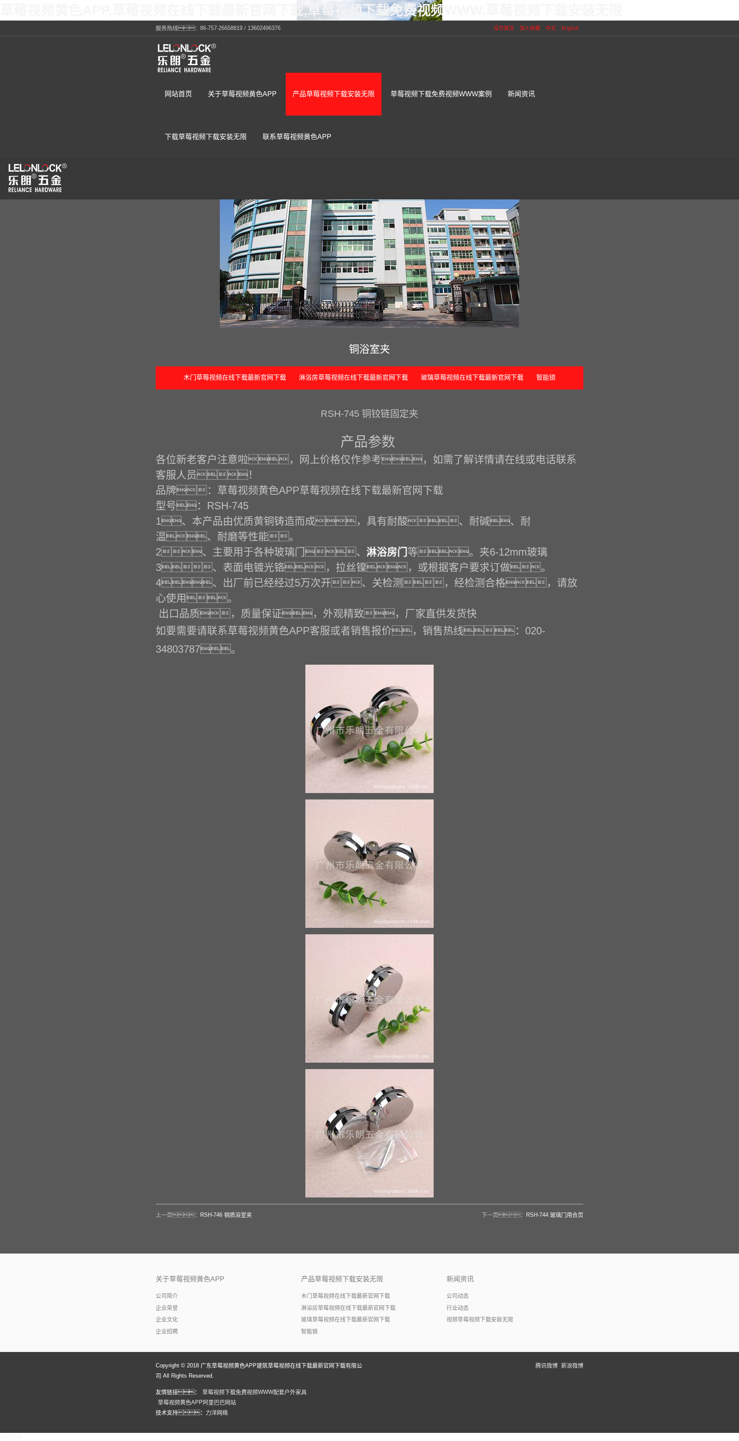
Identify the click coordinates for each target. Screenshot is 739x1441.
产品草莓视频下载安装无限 (342, 1279)
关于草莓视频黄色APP (190, 1279)
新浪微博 (572, 1365)
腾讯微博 (546, 1365)
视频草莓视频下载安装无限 (479, 1319)
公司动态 (457, 1295)
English (570, 28)
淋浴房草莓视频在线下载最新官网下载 (353, 377)
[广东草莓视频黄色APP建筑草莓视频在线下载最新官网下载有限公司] (188, 58)
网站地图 (11, 1437)
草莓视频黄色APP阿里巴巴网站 (197, 1402)
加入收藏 (530, 28)
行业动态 (457, 1307)
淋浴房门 (387, 552)
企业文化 (167, 1319)
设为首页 (504, 28)
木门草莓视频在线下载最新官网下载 (234, 377)
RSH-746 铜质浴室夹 (226, 1215)
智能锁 (546, 377)
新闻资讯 (460, 1279)
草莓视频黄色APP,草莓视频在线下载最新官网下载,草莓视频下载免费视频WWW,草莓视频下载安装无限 (311, 10)
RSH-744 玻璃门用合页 (554, 1215)
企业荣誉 (167, 1307)
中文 (551, 28)
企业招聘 (167, 1331)
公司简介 (167, 1295)
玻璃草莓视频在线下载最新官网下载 (472, 377)
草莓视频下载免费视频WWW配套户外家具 (254, 1392)
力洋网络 (217, 1412)
